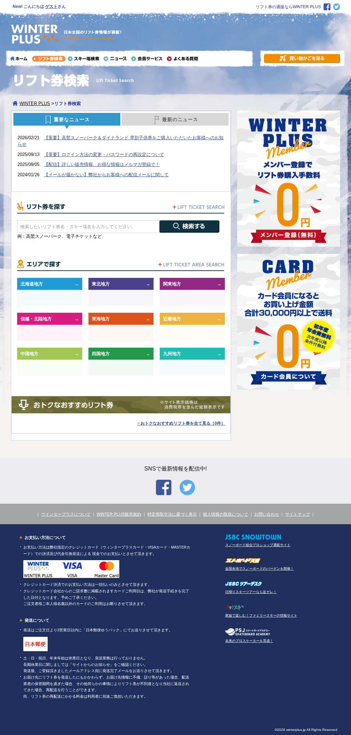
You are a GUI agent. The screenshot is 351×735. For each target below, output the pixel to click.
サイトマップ (297, 514)
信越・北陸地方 (36, 318)
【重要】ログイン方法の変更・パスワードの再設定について (104, 154)
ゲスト (51, 6)
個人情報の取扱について (225, 514)
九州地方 (172, 353)
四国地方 (101, 353)
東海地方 (101, 318)
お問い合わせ (266, 514)
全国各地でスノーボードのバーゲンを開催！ (259, 568)
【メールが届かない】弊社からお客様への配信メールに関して (106, 174)
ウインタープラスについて (65, 514)
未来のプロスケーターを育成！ (249, 641)
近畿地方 (172, 318)
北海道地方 (32, 283)
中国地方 (29, 353)
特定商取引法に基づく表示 (172, 514)
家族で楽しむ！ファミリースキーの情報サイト (261, 615)
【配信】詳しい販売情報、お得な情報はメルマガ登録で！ (102, 164)
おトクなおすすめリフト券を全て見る (181, 423)
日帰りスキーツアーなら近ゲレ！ (251, 592)
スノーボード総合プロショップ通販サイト (257, 545)
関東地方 (172, 283)
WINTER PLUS (35, 103)
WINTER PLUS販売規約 (119, 514)
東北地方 (101, 283)
